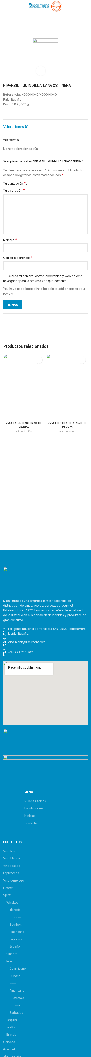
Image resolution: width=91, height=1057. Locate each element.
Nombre (10, 240)
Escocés (15, 917)
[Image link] (45, 580)
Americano (17, 932)
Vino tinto (9, 851)
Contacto (30, 823)
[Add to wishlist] (38, 360)
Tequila (11, 1020)
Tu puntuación (14, 183)
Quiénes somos (35, 801)
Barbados (16, 1012)
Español (15, 946)
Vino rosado (11, 866)
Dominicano (18, 968)
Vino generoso (13, 880)
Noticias (29, 815)
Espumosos (11, 873)
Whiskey (12, 902)
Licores (8, 888)
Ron (9, 961)
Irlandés (15, 909)
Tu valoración (14, 190)
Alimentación (24, 431)
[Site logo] (45, 6)
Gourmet (9, 1049)
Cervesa (9, 1042)
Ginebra (11, 954)
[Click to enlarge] (41, 71)
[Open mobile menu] (5, 6)
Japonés (16, 939)
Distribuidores (34, 808)
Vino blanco (11, 858)
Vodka (10, 1027)
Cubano (15, 976)
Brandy (11, 1034)
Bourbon (16, 924)
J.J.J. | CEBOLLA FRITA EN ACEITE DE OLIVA (67, 425)
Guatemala (17, 998)
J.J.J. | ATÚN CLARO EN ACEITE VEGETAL (24, 425)
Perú (13, 983)
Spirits (7, 895)
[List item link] (45, 652)
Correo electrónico (18, 257)
